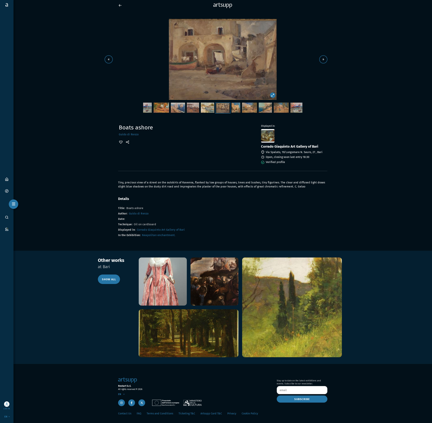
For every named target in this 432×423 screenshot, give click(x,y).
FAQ (139, 413)
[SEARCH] (6, 217)
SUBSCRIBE (302, 399)
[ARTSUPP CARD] (6, 228)
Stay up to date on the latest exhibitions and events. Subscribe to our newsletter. (299, 382)
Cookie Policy (250, 413)
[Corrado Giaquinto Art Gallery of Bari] (294, 136)
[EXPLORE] (6, 190)
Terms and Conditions (160, 413)
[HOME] (6, 179)
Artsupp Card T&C (211, 413)
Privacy (231, 413)
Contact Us (124, 413)
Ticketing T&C (187, 413)
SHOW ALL (109, 279)
